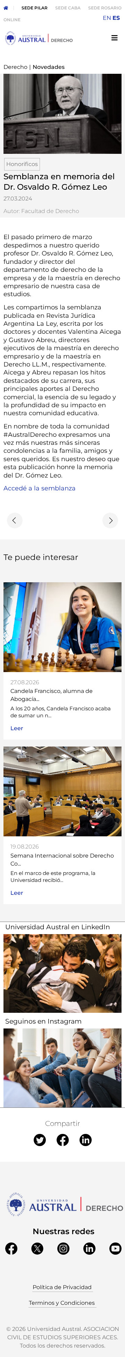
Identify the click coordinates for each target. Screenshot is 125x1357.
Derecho (15, 67)
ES (116, 18)
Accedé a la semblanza (39, 488)
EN (107, 18)
